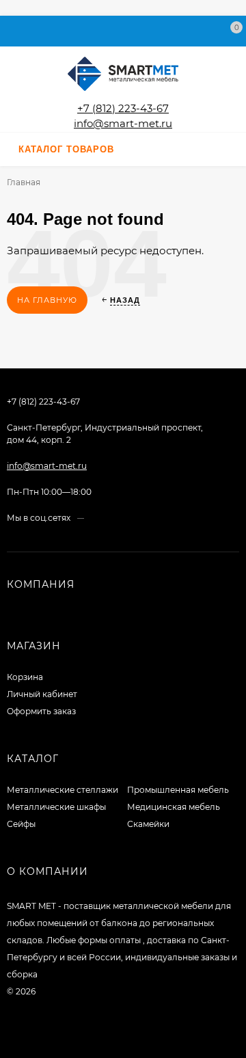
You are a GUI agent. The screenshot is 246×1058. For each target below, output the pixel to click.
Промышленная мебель (178, 790)
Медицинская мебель (173, 807)
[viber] (133, 518)
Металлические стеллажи (62, 790)
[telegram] (120, 518)
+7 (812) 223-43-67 (123, 108)
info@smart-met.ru (123, 123)
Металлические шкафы (56, 807)
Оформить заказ (41, 711)
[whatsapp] (107, 518)
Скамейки (148, 824)
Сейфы (21, 824)
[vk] (94, 518)
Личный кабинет (42, 694)
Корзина (25, 677)
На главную (47, 300)
